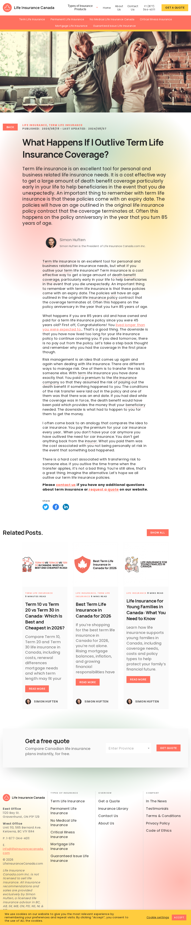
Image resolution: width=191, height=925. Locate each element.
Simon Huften (72, 239)
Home (107, 7)
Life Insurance (34, 125)
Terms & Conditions (163, 815)
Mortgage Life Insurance (71, 26)
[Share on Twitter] (46, 507)
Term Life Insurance (32, 19)
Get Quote (168, 748)
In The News (156, 801)
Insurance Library (113, 808)
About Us (119, 7)
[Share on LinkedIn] (66, 507)
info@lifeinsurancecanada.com (23, 851)
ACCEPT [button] (179, 917)
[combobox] (128, 748)
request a (103, 489)
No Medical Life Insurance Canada (112, 19)
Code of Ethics (159, 830)
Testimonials (157, 808)
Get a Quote (174, 7)
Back (10, 127)
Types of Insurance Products (80, 7)
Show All (157, 532)
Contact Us (132, 7)
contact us (66, 484)
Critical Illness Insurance (156, 19)
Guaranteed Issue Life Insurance (114, 26)
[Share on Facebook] (56, 507)
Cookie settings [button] (158, 917)
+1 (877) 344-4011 (149, 7)
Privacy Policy (158, 823)
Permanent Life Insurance (67, 19)
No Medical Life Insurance (64, 822)
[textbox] (128, 748)
